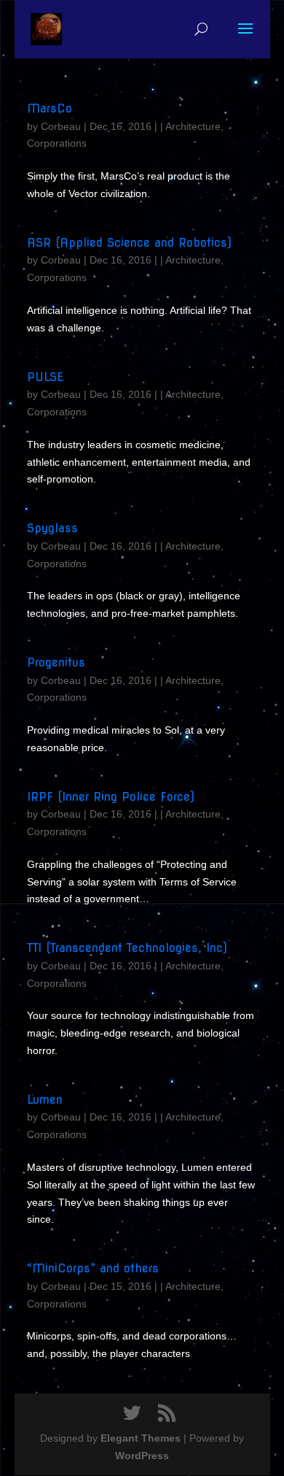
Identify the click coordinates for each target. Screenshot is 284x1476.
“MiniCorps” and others (93, 1268)
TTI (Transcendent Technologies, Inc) (127, 948)
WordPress (142, 1455)
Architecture (193, 126)
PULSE (45, 377)
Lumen (45, 1100)
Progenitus (56, 662)
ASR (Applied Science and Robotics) (129, 243)
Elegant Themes (140, 1438)
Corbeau (61, 126)
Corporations (57, 143)
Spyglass (52, 528)
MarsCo (49, 108)
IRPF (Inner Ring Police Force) (110, 797)
